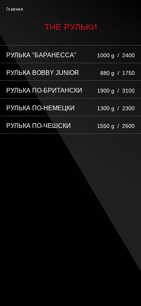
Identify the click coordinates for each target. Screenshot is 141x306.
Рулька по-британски (44, 90)
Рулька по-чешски (38, 125)
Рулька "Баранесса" (41, 55)
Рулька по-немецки (40, 108)
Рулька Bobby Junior (42, 72)
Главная (14, 9)
